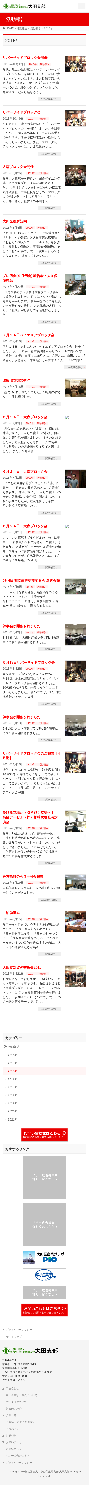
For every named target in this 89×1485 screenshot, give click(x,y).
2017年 (13, 1087)
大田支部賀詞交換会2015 (22, 967)
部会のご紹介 (14, 1408)
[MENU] (82, 6)
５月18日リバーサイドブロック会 (29, 662)
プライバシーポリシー (19, 1329)
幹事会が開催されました (22, 626)
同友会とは (12, 1388)
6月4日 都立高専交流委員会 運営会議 (31, 580)
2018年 (13, 1095)
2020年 (13, 1111)
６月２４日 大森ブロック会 (25, 471)
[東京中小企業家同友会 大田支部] (24, 8)
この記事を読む (49, 99)
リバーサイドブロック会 (22, 112)
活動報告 (44, 64)
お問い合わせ (14, 1442)
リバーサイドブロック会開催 (25, 57)
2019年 (13, 1103)
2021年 (13, 1119)
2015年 (33, 64)
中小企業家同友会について (21, 1395)
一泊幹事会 (11, 913)
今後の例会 (12, 1428)
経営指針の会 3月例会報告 (23, 876)
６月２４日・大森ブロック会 (25, 417)
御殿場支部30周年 (17, 380)
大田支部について (16, 1402)
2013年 (13, 1055)
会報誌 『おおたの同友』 (20, 1422)
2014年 (13, 1063)
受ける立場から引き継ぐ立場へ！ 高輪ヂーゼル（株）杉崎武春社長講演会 (30, 817)
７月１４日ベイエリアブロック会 (28, 335)
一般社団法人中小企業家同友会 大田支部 (46, 1471)
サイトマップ (14, 1336)
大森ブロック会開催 (18, 167)
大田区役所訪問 (15, 221)
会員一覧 (11, 1415)
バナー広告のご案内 (17, 1455)
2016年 (13, 1079)
